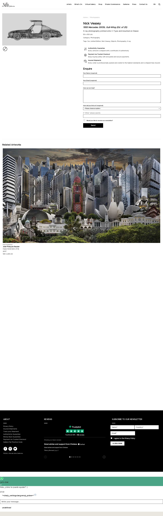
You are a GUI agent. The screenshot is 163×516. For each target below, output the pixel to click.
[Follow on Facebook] (5, 449)
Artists (69, 4)
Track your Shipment (11, 431)
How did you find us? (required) (93, 105)
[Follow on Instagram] (10, 449)
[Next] (10, 47)
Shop (100, 4)
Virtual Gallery (90, 4)
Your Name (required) (90, 73)
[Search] (159, 4)
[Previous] (3, 401)
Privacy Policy (8, 426)
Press (134, 4)
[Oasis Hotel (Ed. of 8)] (81, 195)
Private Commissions (112, 4)
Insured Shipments (10, 429)
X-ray (129, 41)
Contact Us (143, 4)
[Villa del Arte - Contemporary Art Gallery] (8, 4)
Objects (113, 41)
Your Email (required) (90, 80)
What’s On (78, 4)
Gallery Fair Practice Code (12, 442)
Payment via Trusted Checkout (14, 439)
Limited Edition (96, 41)
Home (85, 17)
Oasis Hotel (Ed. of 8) (11, 249)
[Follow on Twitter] (15, 449)
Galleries (126, 4)
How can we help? (89, 88)
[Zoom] (5, 49)
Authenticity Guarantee (11, 434)
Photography (95, 17)
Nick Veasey (106, 41)
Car (88, 41)
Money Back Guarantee (12, 437)
